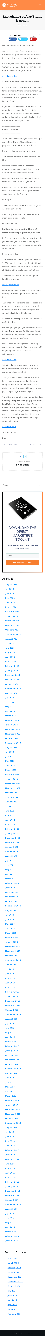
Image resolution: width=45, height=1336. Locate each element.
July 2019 (9, 969)
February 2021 (12, 883)
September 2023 (13, 743)
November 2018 (12, 1005)
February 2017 (12, 1100)
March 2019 (10, 987)
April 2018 (10, 1037)
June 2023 (10, 756)
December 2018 (12, 1001)
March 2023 (10, 770)
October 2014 (11, 1200)
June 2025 (10, 648)
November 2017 (12, 1059)
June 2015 (10, 1164)
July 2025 (9, 643)
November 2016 (12, 1114)
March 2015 (10, 1177)
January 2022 (11, 833)
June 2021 (10, 865)
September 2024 (13, 688)
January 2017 (11, 1105)
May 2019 (10, 978)
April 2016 (10, 1145)
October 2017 (11, 1064)
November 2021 (12, 842)
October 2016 (11, 1118)
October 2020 (11, 901)
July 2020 (9, 915)
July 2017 (9, 1077)
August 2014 (11, 1209)
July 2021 (9, 860)
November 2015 (12, 1159)
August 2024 (11, 693)
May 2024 (10, 706)
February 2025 (12, 666)
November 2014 (12, 1195)
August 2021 (11, 856)
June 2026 (10, 593)
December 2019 (12, 946)
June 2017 (10, 1082)
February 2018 (12, 1046)
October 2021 (11, 847)
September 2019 (13, 960)
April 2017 (10, 1091)
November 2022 (12, 788)
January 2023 (11, 779)
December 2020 (12, 892)
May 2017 (10, 1087)
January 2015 (11, 1186)
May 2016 (10, 1141)
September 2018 (13, 1014)
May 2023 (10, 761)
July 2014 (9, 1213)
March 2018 (10, 1041)
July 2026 (9, 589)
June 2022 (10, 811)
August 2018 (11, 1019)
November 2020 (12, 896)
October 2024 (11, 684)
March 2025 (10, 661)
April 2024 (10, 711)
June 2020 (10, 919)
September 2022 (13, 797)
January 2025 (11, 670)
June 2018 (10, 1028)
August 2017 (11, 1073)
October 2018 (11, 1010)
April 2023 (10, 765)
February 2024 (12, 720)
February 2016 (12, 1150)
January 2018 (11, 1050)
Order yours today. (10, 284)
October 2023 (11, 738)
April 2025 (10, 657)
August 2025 (11, 639)
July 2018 (9, 1023)
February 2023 (12, 774)
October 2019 (11, 955)
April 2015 (10, 1173)
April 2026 (10, 602)
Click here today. (9, 76)
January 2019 (11, 996)
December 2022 (12, 783)
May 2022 (10, 815)
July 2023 (9, 752)
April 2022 (10, 820)
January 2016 (11, 1154)
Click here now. (9, 426)
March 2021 (10, 878)
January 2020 (11, 942)
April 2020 (10, 928)
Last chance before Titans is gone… (22, 18)
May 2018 (10, 1032)
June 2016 (10, 1136)
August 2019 (11, 964)
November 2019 (12, 951)
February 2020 (12, 937)
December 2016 (12, 1109)
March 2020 (10, 933)
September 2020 (13, 906)
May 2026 (10, 598)
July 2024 (9, 697)
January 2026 (11, 616)
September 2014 (13, 1204)
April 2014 (10, 1227)
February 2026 (12, 611)
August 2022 (11, 801)
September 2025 (13, 634)
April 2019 (10, 982)
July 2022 (9, 806)
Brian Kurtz (18, 35)
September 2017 (13, 1068)
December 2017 (12, 1055)
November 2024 (12, 679)
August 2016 (11, 1127)
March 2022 (10, 824)
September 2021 (13, 851)
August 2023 (11, 747)
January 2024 (11, 725)
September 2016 (13, 1123)
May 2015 (10, 1168)
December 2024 (12, 675)
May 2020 (10, 924)
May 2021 (10, 869)
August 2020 (11, 910)
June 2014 (10, 1218)
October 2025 (11, 630)
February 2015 (12, 1182)
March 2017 (10, 1096)
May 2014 (10, 1222)
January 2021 (11, 887)
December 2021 (12, 838)
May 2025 (10, 652)
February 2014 (12, 1236)
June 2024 (10, 702)
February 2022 (12, 829)
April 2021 (10, 874)
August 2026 (11, 584)
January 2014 (11, 1240)
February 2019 (12, 992)
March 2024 (10, 715)
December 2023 (12, 729)
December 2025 (12, 620)
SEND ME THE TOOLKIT (22, 563)
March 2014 (10, 1231)
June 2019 (10, 973)
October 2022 (11, 792)
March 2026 (10, 607)
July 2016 (9, 1132)
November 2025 (12, 625)
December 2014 (12, 1191)
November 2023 (12, 734)
